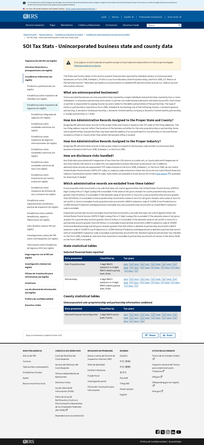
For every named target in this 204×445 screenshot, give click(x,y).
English (123, 394)
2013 (128, 321)
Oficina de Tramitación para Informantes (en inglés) (39, 275)
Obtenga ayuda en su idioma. (87, 65)
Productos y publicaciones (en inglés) (41, 88)
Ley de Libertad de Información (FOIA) (64, 389)
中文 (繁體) (125, 366)
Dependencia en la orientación (69, 415)
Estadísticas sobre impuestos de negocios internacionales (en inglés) (44, 140)
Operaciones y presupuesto (36, 366)
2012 (133, 271)
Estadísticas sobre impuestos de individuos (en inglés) (42, 97)
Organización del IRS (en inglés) (41, 60)
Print (169, 335)
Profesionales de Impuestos (150, 17)
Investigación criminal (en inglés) (38, 265)
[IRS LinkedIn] (173, 431)
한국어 (123, 372)
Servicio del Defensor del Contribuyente (66, 366)
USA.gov (156, 376)
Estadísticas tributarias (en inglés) (69, 34)
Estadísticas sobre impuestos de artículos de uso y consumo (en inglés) (43, 191)
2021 (150, 264)
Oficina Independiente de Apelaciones (67, 375)
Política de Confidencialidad (153, 441)
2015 (159, 267)
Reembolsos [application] (67, 25)
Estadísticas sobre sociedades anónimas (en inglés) (43, 127)
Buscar (179, 25)
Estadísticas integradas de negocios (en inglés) (43, 116)
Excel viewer (161, 173)
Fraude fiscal (94, 375)
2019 (171, 264)
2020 (161, 264)
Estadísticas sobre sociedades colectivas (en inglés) (43, 152)
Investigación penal (97, 381)
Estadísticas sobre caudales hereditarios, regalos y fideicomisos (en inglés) (40, 216)
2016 (149, 267)
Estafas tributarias (96, 370)
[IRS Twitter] (163, 431)
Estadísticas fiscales (32, 372)
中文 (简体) (125, 361)
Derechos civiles (33, 305)
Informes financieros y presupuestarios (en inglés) (38, 69)
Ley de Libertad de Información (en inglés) (40, 291)
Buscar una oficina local (34, 383)
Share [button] (152, 335)
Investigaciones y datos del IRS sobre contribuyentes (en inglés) (42, 237)
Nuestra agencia (45, 34)
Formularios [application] (111, 25)
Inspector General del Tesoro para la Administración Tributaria (166, 368)
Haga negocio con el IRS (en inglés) (39, 256)
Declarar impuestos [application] (35, 25)
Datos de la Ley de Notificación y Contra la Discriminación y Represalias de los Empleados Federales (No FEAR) (68, 403)
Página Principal (29, 34)
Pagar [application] (52, 25)
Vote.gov (156, 391)
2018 (128, 267)
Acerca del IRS (29, 355)
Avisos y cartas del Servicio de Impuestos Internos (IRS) (101, 357)
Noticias (115, 17)
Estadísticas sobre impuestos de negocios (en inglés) (108, 34)
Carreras (27, 361)
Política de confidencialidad (39, 298)
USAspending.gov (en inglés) (165, 382)
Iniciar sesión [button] (173, 17)
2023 (128, 264)
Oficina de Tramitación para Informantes (101, 388)
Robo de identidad (96, 364)
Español (127, 17)
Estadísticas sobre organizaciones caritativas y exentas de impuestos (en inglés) (42, 203)
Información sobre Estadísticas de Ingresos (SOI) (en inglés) (42, 246)
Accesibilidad (175, 441)
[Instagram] (168, 431)
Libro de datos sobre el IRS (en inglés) (41, 227)
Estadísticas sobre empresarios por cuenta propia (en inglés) (42, 178)
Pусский (124, 377)
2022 (139, 264)
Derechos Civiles (63, 382)
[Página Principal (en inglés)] (30, 15)
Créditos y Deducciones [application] (89, 25)
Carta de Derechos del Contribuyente (65, 357)
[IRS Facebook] (158, 431)
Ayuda (103, 17)
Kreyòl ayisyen (126, 389)
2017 (139, 267)
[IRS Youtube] (178, 431)
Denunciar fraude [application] (131, 25)
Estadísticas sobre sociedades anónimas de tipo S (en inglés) (42, 165)
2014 (169, 267)
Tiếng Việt (124, 383)
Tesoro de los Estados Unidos (166, 355)
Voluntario (30, 283)
